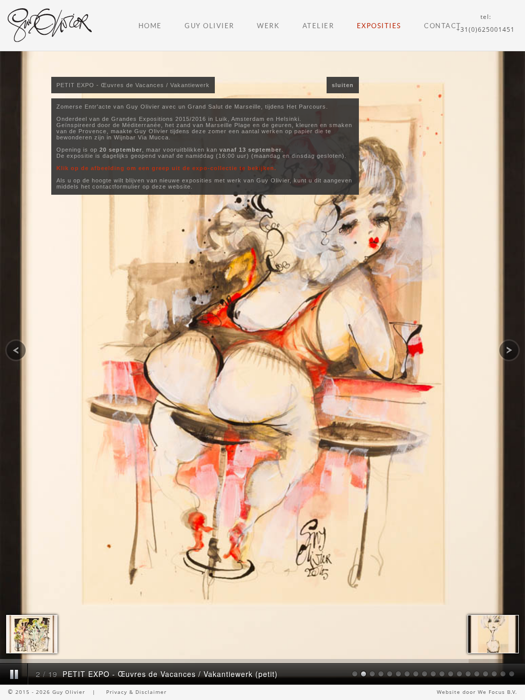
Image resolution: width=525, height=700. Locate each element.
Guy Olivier (209, 26)
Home (150, 26)
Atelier (318, 26)
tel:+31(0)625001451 (485, 23)
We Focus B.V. (497, 691)
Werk (268, 26)
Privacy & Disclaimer (136, 691)
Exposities (379, 26)
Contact (442, 26)
